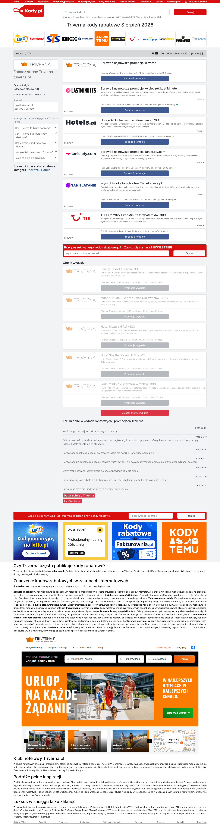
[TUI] (134, 38)
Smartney (67, 17)
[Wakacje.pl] (150, 38)
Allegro (139, 17)
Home (16, 1)
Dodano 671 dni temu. (141, 168)
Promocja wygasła (134, 287)
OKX (159, 17)
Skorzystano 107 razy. (153, 397)
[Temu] (101, 38)
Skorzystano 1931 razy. (161, 73)
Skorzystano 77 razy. (152, 368)
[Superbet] (37, 38)
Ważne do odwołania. (118, 73)
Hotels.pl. (105, 136)
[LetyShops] (166, 38)
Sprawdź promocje (134, 78)
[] (174, 53)
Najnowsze (43, 1)
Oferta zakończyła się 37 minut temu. (126, 282)
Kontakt (180, 822)
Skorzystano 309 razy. (163, 199)
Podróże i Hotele (38, 170)
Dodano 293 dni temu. (135, 231)
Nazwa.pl (111, 17)
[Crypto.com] (85, 38)
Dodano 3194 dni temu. (139, 73)
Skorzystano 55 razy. (153, 311)
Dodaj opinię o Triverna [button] (79, 495)
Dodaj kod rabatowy (197, 1)
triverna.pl (22, 77)
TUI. (102, 231)
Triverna (32, 53)
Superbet (126, 17)
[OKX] (69, 38)
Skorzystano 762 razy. (155, 231)
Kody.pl (20, 53)
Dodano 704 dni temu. (140, 136)
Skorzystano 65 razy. (153, 340)
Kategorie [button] (144, 1)
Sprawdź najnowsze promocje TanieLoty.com (133, 152)
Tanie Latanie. (107, 199)
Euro (146, 17)
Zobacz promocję (135, 141)
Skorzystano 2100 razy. (161, 136)
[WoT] (182, 38)
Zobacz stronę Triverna (33, 72)
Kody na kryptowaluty (63, 1)
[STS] (53, 38)
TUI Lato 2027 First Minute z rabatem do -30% (133, 215)
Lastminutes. (106, 104)
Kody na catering (107, 1)
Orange (152, 17)
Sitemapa (63, 822)
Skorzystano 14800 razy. (164, 104)
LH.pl (94, 17)
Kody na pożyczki (86, 1)
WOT (118, 17)
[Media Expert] (118, 38)
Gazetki (159, 1)
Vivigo (75, 17)
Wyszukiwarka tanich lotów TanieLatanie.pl (131, 183)
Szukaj (190, 12)
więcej (200, 99)
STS (133, 17)
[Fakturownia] (199, 38)
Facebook (139, 822)
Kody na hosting (127, 1)
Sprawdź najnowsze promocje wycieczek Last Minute (139, 88)
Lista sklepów (173, 1)
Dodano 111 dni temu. (143, 199)
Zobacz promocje (135, 110)
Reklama (160, 822)
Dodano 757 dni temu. (142, 104)
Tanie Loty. (105, 168)
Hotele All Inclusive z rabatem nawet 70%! (130, 120)
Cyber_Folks (85, 17)
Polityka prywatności (112, 822)
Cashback (28, 1)
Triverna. (104, 73)
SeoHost (101, 17)
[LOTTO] (20, 38)
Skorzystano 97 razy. (153, 282)
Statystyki (84, 822)
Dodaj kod (202, 822)
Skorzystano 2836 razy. (162, 168)
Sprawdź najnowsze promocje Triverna (128, 63)
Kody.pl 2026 (19, 822)
